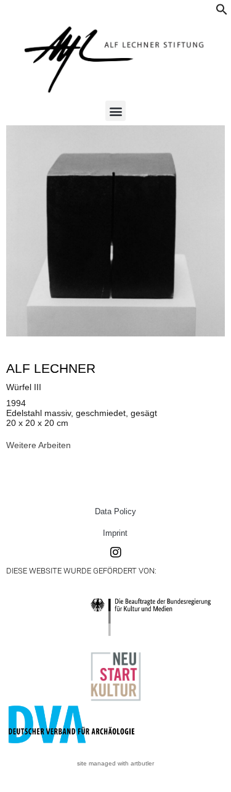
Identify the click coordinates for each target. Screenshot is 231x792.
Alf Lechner (50, 368)
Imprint (115, 533)
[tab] (38, 445)
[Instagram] (115, 552)
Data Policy (115, 511)
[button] (222, 12)
